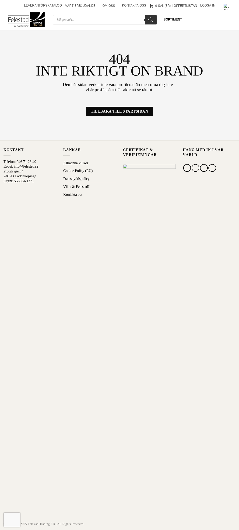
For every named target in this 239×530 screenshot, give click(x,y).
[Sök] (151, 19)
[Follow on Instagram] (195, 168)
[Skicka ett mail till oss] (204, 168)
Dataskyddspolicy (76, 179)
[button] (207, 5)
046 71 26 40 (26, 162)
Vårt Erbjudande (80, 5)
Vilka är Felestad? (76, 187)
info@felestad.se (26, 166)
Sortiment (173, 19)
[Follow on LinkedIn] (212, 168)
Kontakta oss (134, 5)
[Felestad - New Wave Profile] (26, 20)
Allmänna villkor (75, 163)
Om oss (108, 5)
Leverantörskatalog (43, 5)
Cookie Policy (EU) (78, 171)
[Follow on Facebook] (187, 168)
